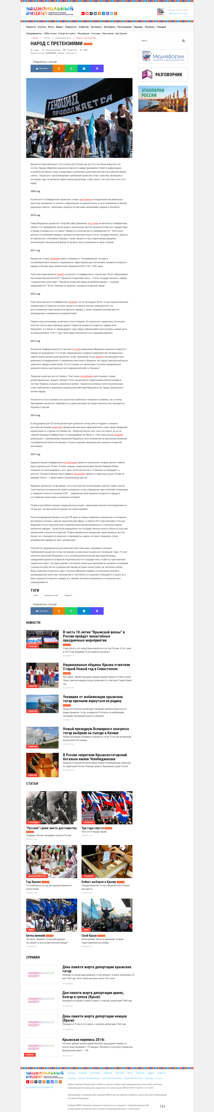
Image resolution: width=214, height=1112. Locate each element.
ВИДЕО (151, 1073)
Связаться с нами (179, 13)
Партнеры (149, 1078)
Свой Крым (89, 935)
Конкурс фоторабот (67, 33)
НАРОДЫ (71, 1073)
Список (29, 1055)
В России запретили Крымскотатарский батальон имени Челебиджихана (95, 757)
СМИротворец (50, 33)
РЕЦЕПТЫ (140, 1073)
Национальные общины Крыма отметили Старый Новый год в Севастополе (96, 667)
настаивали (85, 199)
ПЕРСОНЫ (120, 1073)
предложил (79, 473)
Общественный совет (133, 1078)
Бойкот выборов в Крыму (99, 882)
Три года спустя (93, 828)
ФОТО (130, 1073)
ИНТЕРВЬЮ (95, 1073)
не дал (76, 349)
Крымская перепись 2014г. (84, 1040)
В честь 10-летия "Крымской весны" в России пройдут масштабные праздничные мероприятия (94, 636)
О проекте (72, 1078)
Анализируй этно (37, 876)
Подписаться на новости (40, 1087)
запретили (57, 427)
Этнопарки (96, 33)
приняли (118, 434)
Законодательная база (112, 1078)
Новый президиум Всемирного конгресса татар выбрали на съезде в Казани (96, 731)
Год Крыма (33, 882)
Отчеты (159, 1078)
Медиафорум (83, 33)
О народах (33, 822)
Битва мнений (35, 935)
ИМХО (30, 930)
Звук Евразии (121, 33)
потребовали (86, 376)
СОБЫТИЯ (108, 1073)
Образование (108, 33)
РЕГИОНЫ (83, 1073)
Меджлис (68, 595)
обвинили (55, 258)
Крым (36, 595)
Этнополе (88, 822)
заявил (98, 356)
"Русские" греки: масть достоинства (51, 828)
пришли (61, 274)
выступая (93, 223)
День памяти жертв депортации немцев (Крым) (94, 1018)
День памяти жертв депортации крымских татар (96, 969)
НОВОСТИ (162, 1073)
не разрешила (70, 462)
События (32, 646)
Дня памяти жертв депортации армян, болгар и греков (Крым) (93, 995)
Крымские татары (51, 595)
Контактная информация (89, 1078)
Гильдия (161, 26)
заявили (72, 301)
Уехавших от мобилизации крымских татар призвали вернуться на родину (93, 699)
